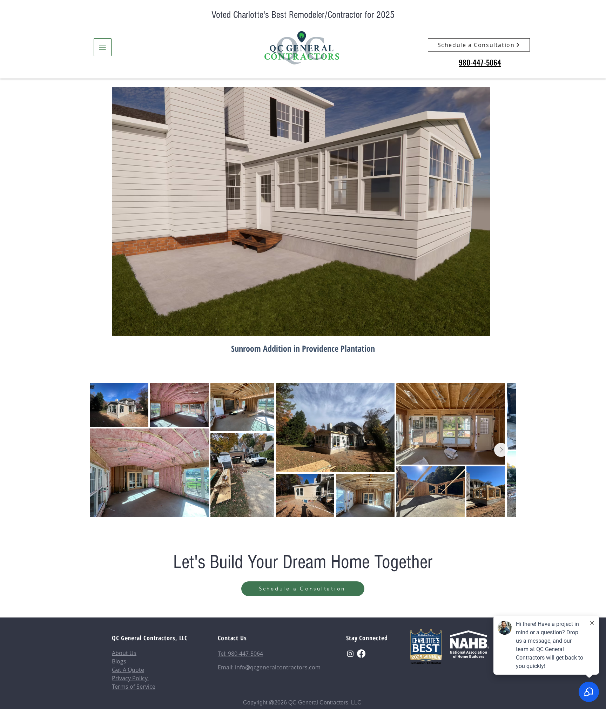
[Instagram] (350, 653)
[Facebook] (361, 653)
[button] (103, 47)
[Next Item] (501, 450)
